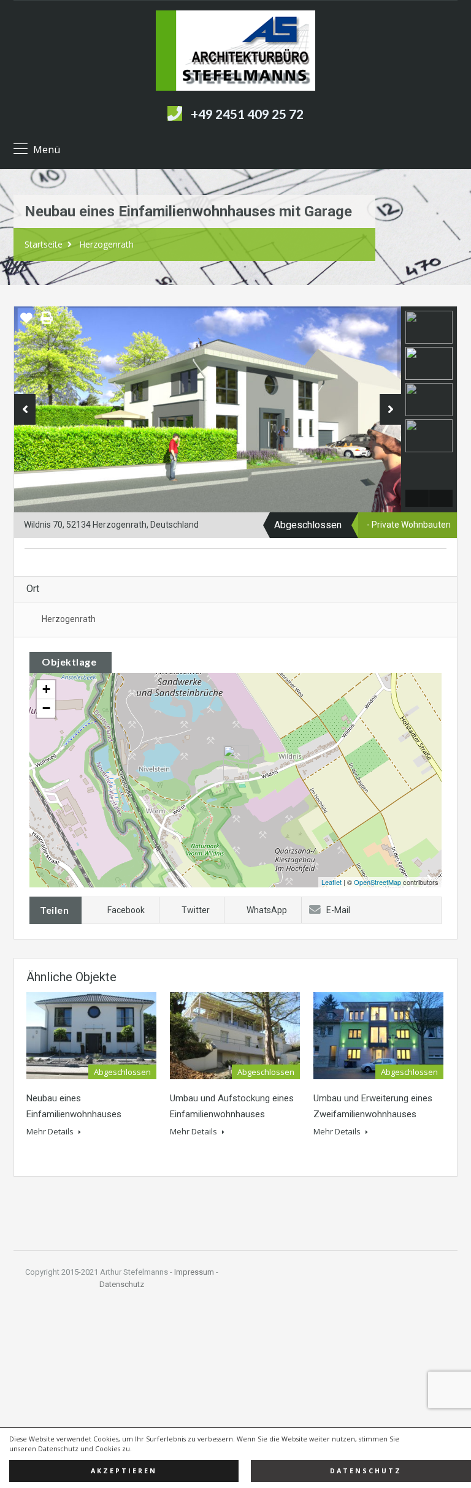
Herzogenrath (106, 244)
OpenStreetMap (377, 882)
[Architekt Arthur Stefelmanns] (235, 52)
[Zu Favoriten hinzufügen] (26, 322)
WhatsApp (267, 910)
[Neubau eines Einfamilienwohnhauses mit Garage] (236, 762)
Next (390, 409)
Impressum (194, 1272)
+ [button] (46, 689)
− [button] (46, 708)
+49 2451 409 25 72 (247, 113)
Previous (25, 409)
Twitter (196, 910)
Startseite (44, 244)
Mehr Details (50, 1131)
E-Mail (338, 910)
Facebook (126, 910)
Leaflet (331, 882)
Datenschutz (121, 1284)
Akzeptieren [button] (124, 1471)
